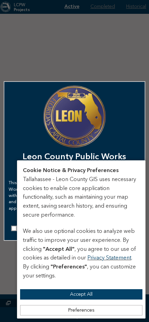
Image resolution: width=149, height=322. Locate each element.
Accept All (81, 294)
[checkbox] (14, 228)
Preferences (81, 310)
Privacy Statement (109, 258)
